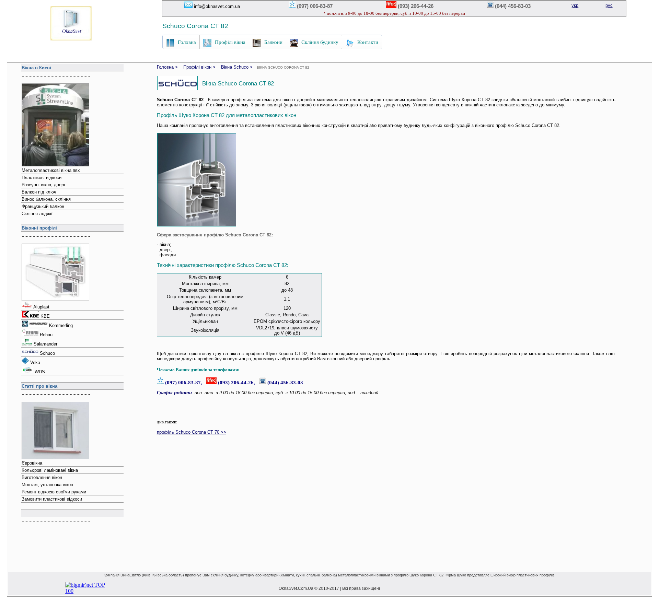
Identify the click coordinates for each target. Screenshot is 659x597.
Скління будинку (319, 41)
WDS (40, 371)
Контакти (367, 41)
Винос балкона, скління (46, 199)
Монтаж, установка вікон (47, 484)
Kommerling (61, 325)
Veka (35, 362)
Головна (187, 41)
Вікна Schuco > (236, 67)
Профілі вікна (230, 41)
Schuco (47, 353)
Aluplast (41, 306)
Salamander (45, 344)
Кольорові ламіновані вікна (50, 470)
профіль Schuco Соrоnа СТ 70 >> (191, 432)
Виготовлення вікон (42, 477)
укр (574, 5)
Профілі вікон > (199, 67)
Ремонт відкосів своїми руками (54, 491)
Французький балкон (43, 206)
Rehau (46, 334)
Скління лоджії (37, 213)
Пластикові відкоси (41, 177)
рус (609, 5)
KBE (45, 316)
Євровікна (32, 463)
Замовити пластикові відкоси (52, 499)
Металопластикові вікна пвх (51, 170)
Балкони (273, 41)
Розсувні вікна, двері (43, 184)
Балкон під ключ (39, 192)
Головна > (167, 67)
